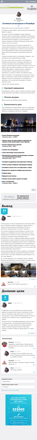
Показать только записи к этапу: (10, 384)
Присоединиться (18, 422)
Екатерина (11, 342)
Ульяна (9, 216)
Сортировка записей (7, 379)
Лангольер (10, 282)
